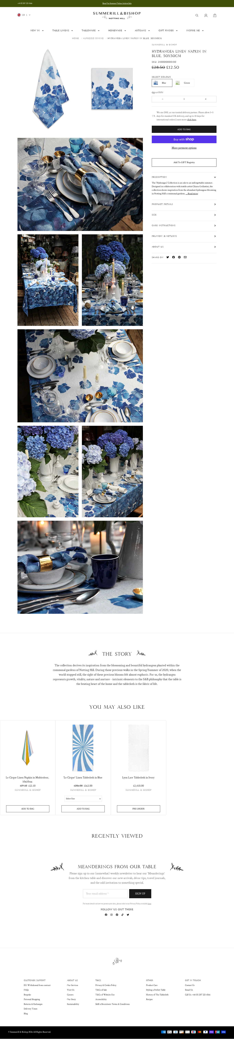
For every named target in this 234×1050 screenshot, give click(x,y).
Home (75, 38)
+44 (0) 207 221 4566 (24, 3)
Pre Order (138, 808)
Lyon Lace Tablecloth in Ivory (138, 777)
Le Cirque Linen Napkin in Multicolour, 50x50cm (27, 780)
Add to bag (27, 808)
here (149, 904)
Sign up (140, 893)
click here (191, 119)
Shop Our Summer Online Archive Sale (117, 3)
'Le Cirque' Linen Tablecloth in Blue (82, 777)
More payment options (184, 148)
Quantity (158, 92)
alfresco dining (93, 38)
